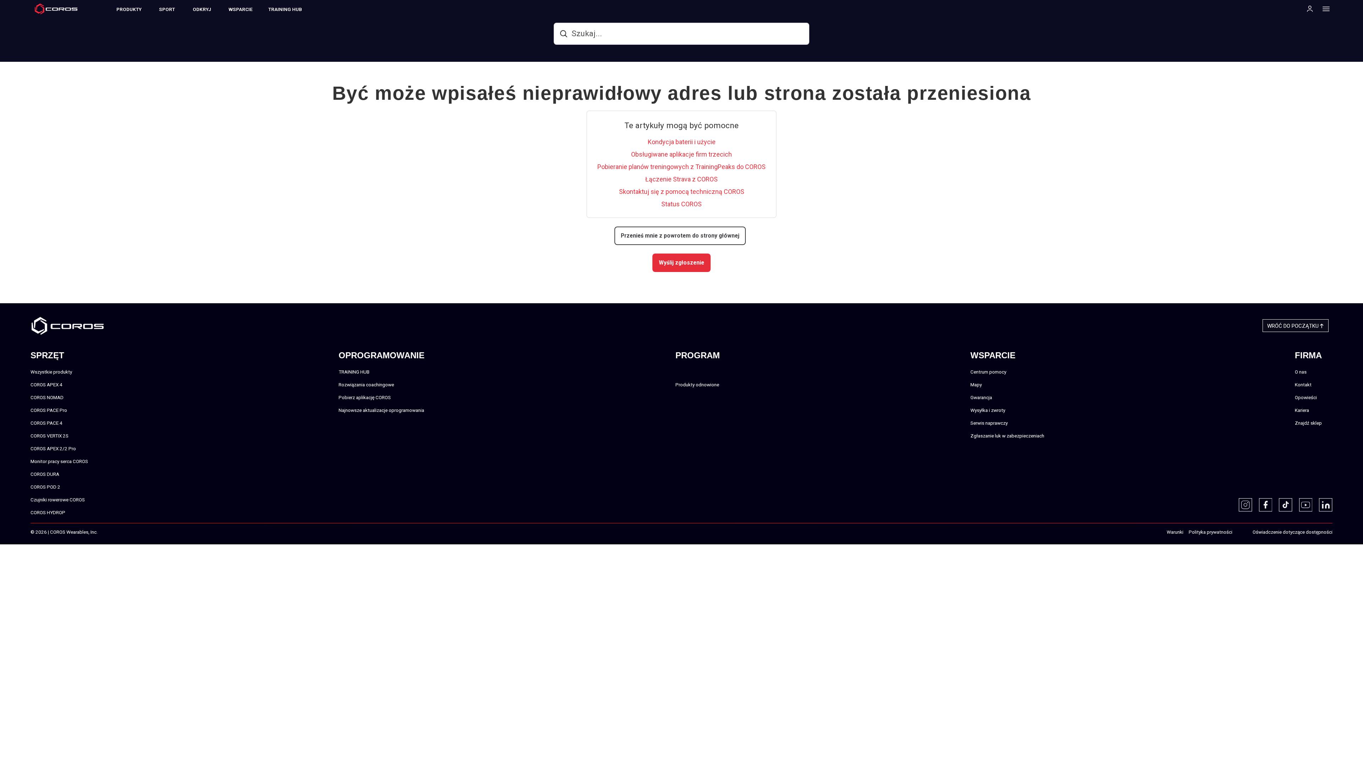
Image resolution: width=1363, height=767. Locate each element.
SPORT (167, 9)
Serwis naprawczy (989, 423)
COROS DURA (45, 474)
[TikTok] (1285, 505)
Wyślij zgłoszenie (681, 262)
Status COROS (681, 204)
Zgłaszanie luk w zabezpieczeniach (1007, 436)
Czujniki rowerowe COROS (58, 499)
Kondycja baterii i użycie (682, 142)
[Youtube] (1306, 505)
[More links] (1324, 8)
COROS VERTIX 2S (50, 436)
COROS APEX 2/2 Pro (53, 448)
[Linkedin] (1325, 505)
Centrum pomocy (988, 372)
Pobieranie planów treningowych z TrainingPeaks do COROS (681, 166)
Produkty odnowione (697, 384)
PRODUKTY (129, 9)
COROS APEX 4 (46, 384)
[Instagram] (1245, 505)
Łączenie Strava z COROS (681, 179)
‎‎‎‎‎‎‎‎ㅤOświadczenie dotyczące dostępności (1292, 532)
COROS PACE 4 (46, 423)
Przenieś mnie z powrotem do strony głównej (680, 235)
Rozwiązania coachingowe (366, 384)
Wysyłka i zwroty (987, 410)
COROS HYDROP (48, 512)
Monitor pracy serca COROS (59, 461)
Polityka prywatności (1210, 532)
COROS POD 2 (45, 487)
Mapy (976, 384)
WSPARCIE (241, 9)
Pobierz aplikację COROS (365, 397)
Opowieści (1306, 397)
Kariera (1302, 410)
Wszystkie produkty (51, 372)
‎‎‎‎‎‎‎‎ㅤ (1240, 532)
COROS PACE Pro (49, 410)
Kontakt (1303, 384)
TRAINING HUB (285, 9)
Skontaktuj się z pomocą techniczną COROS (681, 191)
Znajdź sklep (1308, 423)
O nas (1301, 372)
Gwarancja (981, 397)
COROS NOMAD (47, 397)
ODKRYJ (202, 9)
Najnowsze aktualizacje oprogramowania (381, 410)
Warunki (1175, 532)
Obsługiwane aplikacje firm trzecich (681, 154)
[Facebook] (1265, 505)
